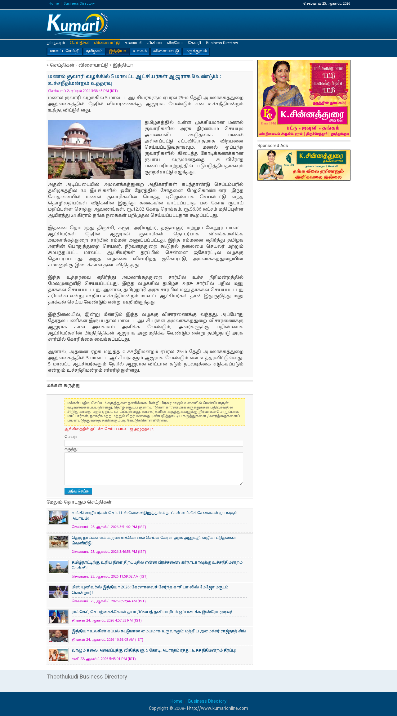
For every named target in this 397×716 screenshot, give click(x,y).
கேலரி (194, 43)
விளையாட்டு (166, 51)
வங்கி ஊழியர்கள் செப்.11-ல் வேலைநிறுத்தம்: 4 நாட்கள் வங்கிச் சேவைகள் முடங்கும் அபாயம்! (154, 516)
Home (54, 4)
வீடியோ (175, 43)
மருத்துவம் (196, 51)
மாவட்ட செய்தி (64, 51)
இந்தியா (117, 51)
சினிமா (154, 43)
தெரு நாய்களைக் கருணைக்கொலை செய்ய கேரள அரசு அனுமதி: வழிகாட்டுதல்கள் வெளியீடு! (154, 541)
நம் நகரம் (56, 43)
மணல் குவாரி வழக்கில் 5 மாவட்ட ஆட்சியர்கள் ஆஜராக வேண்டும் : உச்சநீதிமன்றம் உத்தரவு (78, 25)
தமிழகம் (94, 51)
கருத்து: (71, 449)
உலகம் (140, 51)
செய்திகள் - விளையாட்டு (95, 43)
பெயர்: (71, 437)
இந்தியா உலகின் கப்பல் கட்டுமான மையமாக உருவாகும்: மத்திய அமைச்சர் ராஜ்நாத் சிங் (159, 631)
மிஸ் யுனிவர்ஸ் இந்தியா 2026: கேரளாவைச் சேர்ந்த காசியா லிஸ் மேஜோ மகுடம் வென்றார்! (150, 590)
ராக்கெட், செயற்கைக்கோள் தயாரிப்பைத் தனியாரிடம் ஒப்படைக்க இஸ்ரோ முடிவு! (152, 612)
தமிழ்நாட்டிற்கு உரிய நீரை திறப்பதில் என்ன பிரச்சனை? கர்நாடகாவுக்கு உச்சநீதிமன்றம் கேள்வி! (157, 565)
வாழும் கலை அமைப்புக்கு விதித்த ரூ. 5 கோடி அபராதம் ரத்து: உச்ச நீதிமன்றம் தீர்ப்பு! (154, 650)
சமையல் (133, 43)
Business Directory (79, 4)
